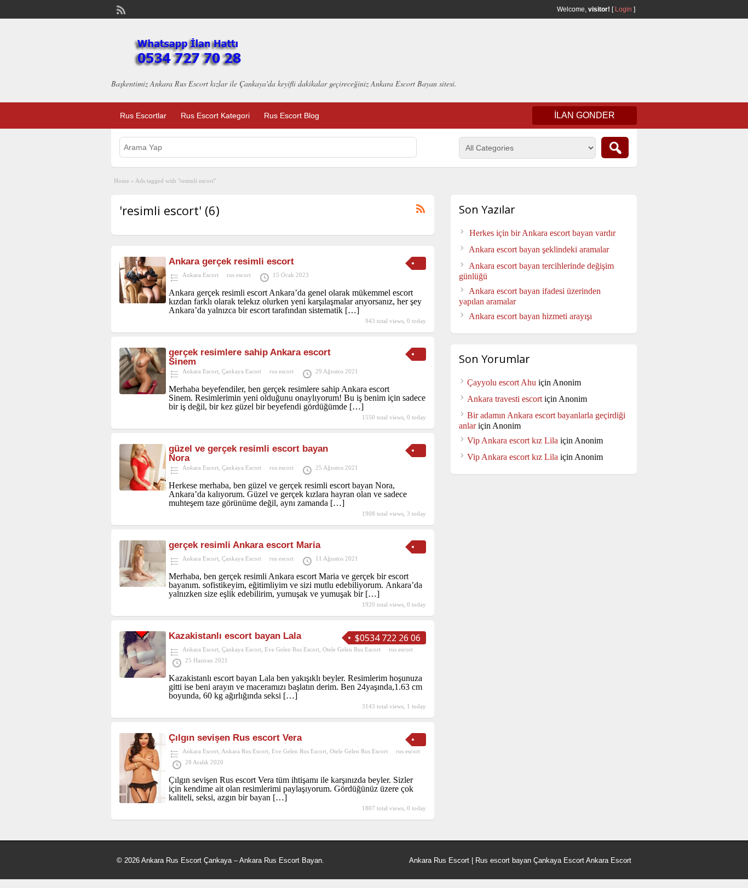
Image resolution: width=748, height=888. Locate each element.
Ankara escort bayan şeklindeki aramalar (539, 249)
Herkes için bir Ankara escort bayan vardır (542, 233)
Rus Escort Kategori (215, 115)
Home (121, 180)
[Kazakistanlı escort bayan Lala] (142, 674)
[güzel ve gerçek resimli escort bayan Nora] (142, 487)
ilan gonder (584, 115)
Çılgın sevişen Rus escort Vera (235, 738)
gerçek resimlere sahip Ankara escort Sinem (250, 357)
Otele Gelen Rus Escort (352, 649)
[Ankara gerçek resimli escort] (142, 300)
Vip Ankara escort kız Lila (512, 440)
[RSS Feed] (120, 8)
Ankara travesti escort (504, 398)
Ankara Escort (200, 275)
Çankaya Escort (241, 371)
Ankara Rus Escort (244, 751)
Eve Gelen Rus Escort (291, 649)
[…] (352, 310)
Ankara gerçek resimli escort (231, 261)
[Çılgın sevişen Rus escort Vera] (142, 800)
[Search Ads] (615, 147)
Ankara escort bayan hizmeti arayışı (530, 316)
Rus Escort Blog (291, 115)
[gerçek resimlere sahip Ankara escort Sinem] (142, 391)
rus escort (239, 275)
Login (623, 9)
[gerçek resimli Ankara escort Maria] (142, 584)
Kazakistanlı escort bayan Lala (235, 636)
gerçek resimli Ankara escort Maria (244, 545)
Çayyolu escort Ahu (501, 382)
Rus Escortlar (143, 115)
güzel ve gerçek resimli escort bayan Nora (248, 453)
